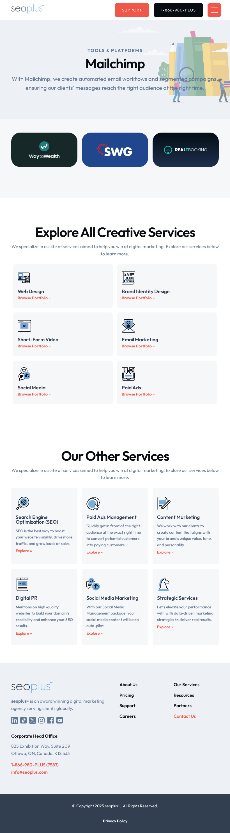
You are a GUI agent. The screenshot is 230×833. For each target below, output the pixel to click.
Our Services (186, 684)
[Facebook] (50, 720)
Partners (183, 705)
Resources (184, 695)
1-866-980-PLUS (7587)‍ (35, 765)
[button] (213, 10)
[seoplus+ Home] (27, 10)
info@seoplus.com (29, 772)
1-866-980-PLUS (178, 10)
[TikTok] (23, 720)
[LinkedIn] (14, 720)
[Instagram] (41, 720)
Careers (127, 716)
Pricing (126, 695)
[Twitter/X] (32, 720)
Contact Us (185, 716)
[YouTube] (59, 720)
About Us (128, 684)
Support (132, 10)
